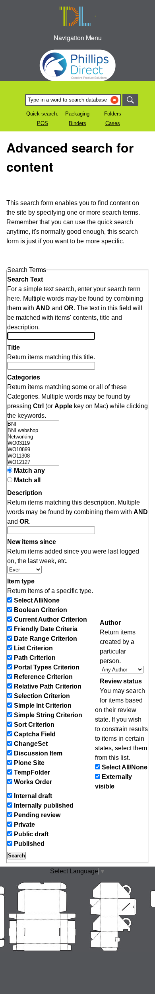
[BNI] (33, 424)
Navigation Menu (78, 37)
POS (42, 123)
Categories (23, 377)
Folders (112, 114)
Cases (112, 123)
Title (13, 347)
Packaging (77, 114)
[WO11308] (33, 456)
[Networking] (33, 437)
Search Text (25, 279)
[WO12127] (33, 462)
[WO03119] (33, 443)
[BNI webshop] (33, 430)
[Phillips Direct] (77, 65)
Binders (77, 123)
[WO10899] (33, 449)
